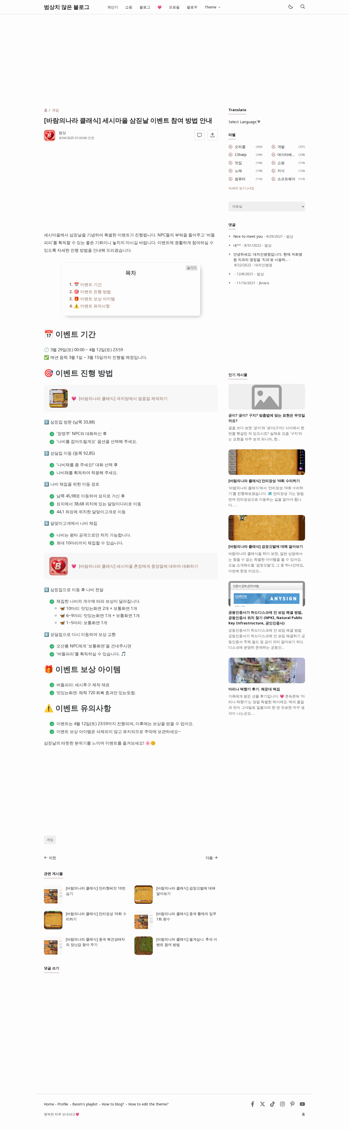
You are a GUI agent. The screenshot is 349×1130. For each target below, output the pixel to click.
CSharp (241, 154)
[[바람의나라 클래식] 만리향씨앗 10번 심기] (53, 902)
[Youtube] (302, 1105)
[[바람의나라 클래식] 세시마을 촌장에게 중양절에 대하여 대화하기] (58, 574)
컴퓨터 (240, 178)
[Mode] (290, 7)
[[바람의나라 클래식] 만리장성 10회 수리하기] (53, 928)
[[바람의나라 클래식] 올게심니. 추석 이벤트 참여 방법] (143, 953)
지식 (281, 170)
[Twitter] (262, 1105)
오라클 (240, 146)
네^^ (237, 245)
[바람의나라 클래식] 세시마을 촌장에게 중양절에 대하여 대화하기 (138, 566)
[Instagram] (282, 1105)
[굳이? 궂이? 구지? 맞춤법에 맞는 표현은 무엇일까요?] (266, 408)
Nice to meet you (248, 236)
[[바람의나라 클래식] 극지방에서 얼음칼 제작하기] (58, 406)
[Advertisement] (174, 61)
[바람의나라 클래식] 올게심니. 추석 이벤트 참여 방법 (186, 942)
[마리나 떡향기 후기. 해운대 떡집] (266, 681)
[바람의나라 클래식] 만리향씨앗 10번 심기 (95, 891)
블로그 (144, 7)
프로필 (174, 7)
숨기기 (191, 268)
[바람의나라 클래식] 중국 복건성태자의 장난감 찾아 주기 (95, 942)
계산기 (112, 7)
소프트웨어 (286, 178)
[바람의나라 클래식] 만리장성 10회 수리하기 (96, 916)
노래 (238, 170)
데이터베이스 (287, 154)
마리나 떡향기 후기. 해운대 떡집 (254, 689)
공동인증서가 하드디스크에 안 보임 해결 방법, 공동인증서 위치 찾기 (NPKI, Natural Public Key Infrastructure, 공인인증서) (265, 617)
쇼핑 (128, 7)
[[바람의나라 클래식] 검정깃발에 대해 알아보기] (143, 902)
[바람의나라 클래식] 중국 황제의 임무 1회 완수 (186, 916)
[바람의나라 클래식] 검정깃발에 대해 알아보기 (185, 891)
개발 (281, 146)
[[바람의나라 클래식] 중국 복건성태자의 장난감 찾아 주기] (53, 953)
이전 (52, 857)
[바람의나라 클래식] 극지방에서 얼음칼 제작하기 (123, 398)
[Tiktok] (273, 1105)
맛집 (238, 162)
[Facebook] (252, 1105)
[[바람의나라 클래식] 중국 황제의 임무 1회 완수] (143, 928)
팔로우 (192, 7)
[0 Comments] (199, 135)
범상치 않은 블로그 (66, 6)
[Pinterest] (292, 1105)
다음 (209, 857)
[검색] (302, 7)
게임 (50, 840)
